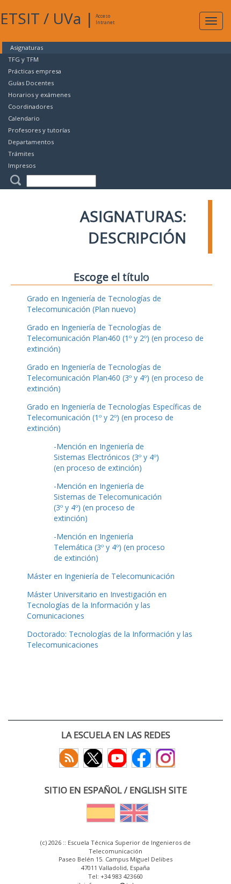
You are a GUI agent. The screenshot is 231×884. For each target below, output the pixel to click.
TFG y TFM (23, 59)
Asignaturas (26, 47)
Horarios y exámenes (39, 95)
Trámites (21, 154)
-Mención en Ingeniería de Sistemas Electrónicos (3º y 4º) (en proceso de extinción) (106, 457)
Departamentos (31, 142)
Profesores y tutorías (39, 130)
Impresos (21, 165)
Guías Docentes (31, 83)
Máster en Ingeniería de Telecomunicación (101, 576)
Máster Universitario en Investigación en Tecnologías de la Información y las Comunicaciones (97, 605)
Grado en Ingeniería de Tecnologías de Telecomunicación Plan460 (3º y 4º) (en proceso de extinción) (115, 377)
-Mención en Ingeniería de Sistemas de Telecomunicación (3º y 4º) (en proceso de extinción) (108, 502)
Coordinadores (30, 106)
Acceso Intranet (105, 19)
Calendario (24, 118)
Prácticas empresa (34, 71)
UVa (67, 18)
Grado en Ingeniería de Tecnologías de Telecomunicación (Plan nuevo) (94, 303)
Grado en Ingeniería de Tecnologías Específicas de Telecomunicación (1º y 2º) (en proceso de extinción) (114, 417)
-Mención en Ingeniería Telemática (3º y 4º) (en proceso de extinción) (109, 547)
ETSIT (20, 18)
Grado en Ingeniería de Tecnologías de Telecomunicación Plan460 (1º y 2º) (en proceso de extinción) (115, 338)
